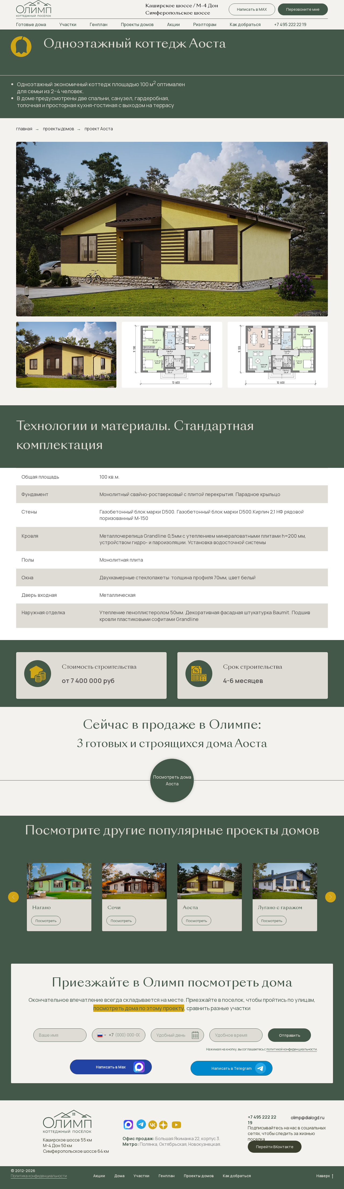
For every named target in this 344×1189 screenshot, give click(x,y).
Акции (173, 24)
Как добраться (245, 24)
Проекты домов (137, 24)
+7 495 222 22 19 (290, 24)
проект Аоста (99, 128)
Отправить (289, 1035)
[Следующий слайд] (330, 897)
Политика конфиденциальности (39, 1175)
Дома (119, 1175)
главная (24, 128)
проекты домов (58, 128)
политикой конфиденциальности (291, 1049)
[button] (303, 9)
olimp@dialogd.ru (307, 1118)
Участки (67, 24)
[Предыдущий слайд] (13, 897)
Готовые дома (31, 24)
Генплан (99, 24)
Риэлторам (204, 24)
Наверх (323, 1175)
